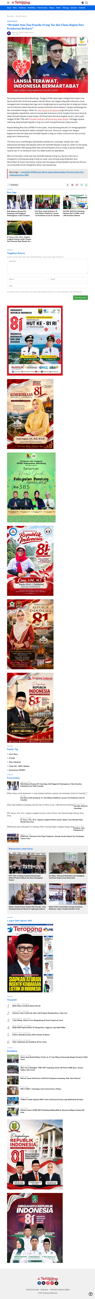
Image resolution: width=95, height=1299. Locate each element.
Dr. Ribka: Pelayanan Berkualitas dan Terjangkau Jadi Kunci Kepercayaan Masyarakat (66, 877)
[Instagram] (48, 1283)
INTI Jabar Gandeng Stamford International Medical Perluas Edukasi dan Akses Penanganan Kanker (26, 878)
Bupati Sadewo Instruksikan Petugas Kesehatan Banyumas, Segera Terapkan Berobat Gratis (65, 908)
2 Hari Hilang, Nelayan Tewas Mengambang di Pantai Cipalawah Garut (37, 1020)
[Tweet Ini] (72, 185)
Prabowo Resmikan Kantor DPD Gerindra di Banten (31, 1035)
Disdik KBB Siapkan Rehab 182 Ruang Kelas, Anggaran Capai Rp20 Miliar (39, 1027)
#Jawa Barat (13, 754)
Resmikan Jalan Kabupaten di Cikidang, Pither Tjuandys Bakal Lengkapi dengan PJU (79, 829)
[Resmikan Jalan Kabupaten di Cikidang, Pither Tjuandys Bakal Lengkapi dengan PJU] (40, 826)
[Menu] (8, 3)
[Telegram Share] (81, 185)
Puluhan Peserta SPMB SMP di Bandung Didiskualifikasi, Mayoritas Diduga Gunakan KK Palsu (52, 1111)
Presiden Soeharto (37, 119)
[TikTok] (56, 1283)
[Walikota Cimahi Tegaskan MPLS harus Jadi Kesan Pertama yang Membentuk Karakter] (13, 1101)
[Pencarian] (86, 3)
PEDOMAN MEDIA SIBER (59, 1290)
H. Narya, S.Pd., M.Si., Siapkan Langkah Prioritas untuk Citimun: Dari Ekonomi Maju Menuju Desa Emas (19, 239)
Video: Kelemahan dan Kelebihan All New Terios (29, 1042)
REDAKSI (44, 1290)
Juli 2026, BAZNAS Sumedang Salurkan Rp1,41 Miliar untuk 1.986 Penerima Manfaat (73, 213)
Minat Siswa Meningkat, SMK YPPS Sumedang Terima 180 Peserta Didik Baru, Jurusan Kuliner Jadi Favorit (51, 1069)
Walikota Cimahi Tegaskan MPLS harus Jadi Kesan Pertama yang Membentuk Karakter (51, 1099)
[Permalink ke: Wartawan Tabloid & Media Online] (9, 33)
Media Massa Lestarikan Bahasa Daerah (26, 1006)
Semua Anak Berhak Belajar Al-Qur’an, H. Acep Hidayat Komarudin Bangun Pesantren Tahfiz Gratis (54, 1058)
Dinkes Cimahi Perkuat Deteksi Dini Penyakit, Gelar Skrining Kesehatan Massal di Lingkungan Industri (27, 908)
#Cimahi (12, 758)
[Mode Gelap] (82, 3)
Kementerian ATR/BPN (17, 770)
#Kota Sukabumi (15, 762)
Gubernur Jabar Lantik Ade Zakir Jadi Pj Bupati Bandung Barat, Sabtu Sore (39, 1013)
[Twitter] (43, 1283)
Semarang (52, 119)
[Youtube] (52, 1283)
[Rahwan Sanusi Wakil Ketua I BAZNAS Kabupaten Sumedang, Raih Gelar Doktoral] (13, 1080)
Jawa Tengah (63, 119)
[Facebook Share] (67, 185)
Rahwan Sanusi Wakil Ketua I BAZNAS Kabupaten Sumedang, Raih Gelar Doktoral (50, 1078)
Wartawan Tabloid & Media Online (22, 32)
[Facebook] (39, 1283)
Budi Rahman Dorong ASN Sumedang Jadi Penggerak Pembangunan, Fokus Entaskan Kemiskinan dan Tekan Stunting (18, 213)
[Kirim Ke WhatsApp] (86, 185)
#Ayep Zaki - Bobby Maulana (19, 766)
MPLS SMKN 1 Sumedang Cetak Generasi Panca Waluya (40, 1089)
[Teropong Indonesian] (20, 3)
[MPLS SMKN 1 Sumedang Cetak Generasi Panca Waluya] (13, 1090)
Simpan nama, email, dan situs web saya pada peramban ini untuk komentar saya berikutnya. (45, 292)
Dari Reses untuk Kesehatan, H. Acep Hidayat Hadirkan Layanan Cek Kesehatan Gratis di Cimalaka (47, 213)
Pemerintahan (12, 21)
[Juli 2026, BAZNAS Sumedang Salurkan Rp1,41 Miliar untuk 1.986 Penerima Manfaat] (75, 202)
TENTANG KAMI (32, 1290)
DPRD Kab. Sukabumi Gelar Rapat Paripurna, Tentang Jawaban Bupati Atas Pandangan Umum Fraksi (52, 837)
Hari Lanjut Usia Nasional (49, 110)
